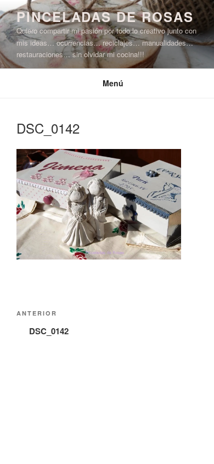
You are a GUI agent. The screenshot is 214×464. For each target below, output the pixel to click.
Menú (113, 83)
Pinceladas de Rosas (104, 16)
